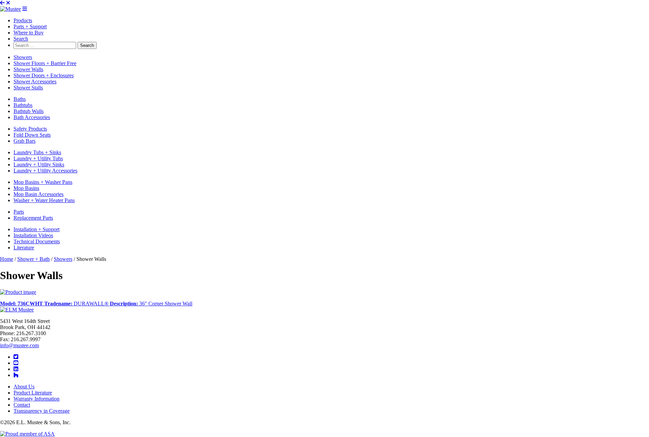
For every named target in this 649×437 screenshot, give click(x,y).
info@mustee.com (19, 345)
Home (6, 259)
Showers (63, 259)
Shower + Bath (33, 259)
